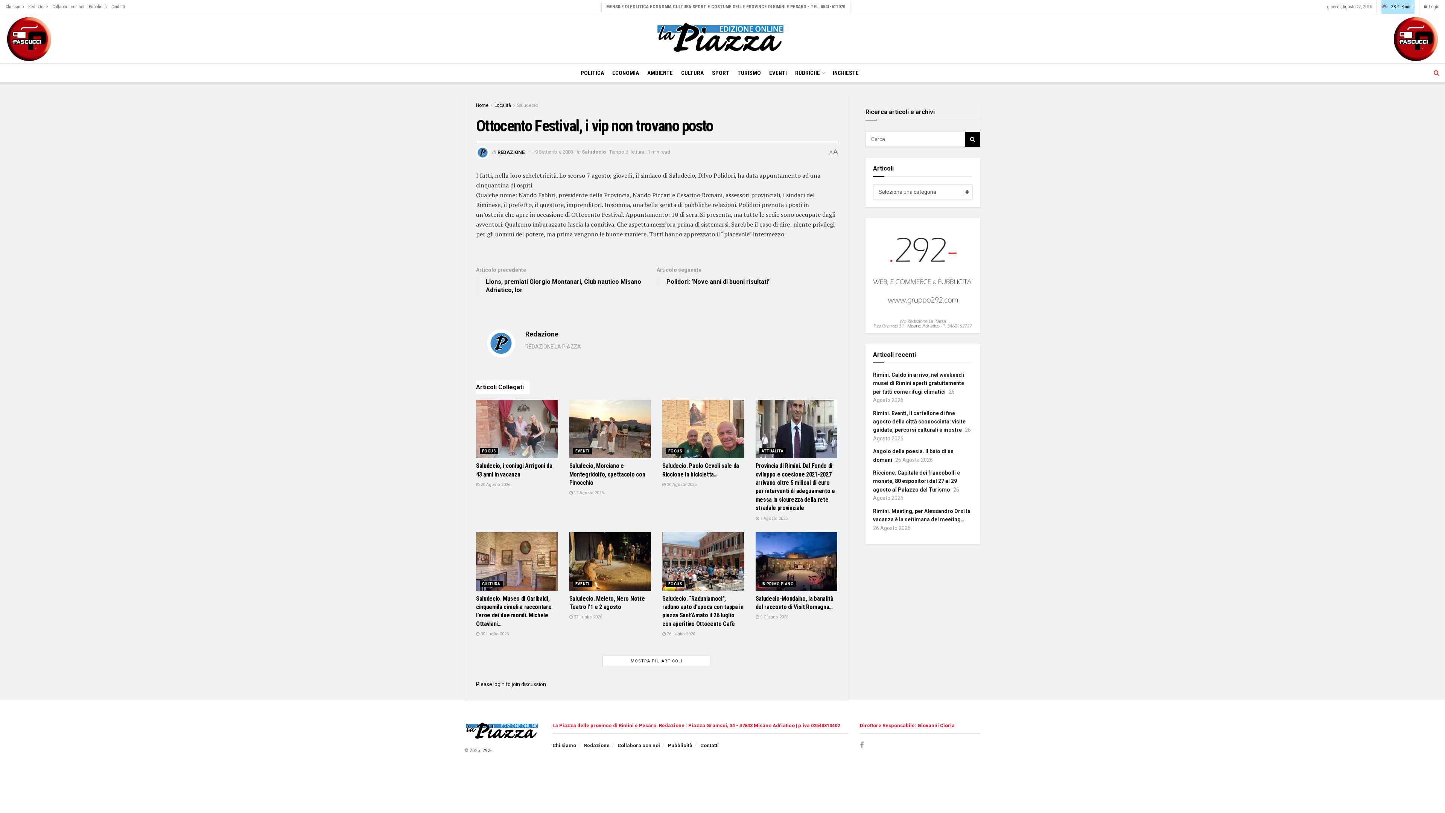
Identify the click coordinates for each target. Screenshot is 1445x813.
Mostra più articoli (657, 661)
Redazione (38, 6)
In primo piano (778, 584)
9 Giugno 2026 (773, 617)
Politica (592, 73)
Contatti (118, 6)
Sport (720, 73)
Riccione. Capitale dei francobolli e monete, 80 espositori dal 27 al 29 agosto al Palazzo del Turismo (916, 481)
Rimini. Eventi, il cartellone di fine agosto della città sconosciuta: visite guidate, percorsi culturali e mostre (919, 421)
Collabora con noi (68, 6)
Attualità (773, 451)
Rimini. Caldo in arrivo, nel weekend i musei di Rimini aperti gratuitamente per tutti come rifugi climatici (918, 383)
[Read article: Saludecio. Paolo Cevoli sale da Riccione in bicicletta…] (703, 429)
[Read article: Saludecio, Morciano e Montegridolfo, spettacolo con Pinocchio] (610, 429)
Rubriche (807, 73)
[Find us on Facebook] (862, 745)
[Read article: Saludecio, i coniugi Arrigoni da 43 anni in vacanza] (517, 429)
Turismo (749, 73)
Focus (489, 451)
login (499, 684)
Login (1433, 6)
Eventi (778, 73)
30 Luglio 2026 (494, 634)
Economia (625, 73)
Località (502, 105)
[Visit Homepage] (722, 38)
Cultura (692, 73)
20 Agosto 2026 (494, 484)
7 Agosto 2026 (773, 518)
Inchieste (846, 73)
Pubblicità (98, 6)
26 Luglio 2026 (680, 634)
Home (482, 105)
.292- (486, 750)
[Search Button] (1436, 73)
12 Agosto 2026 (588, 492)
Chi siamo (15, 6)
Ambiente (660, 73)
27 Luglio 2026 (587, 617)
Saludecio (527, 105)
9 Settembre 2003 (554, 152)
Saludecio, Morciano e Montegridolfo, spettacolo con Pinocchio (607, 474)
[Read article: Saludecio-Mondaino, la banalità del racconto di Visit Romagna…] (797, 561)
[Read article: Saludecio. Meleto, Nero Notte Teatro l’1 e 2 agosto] (610, 561)
